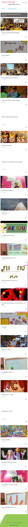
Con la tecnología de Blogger (15, 522)
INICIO (3, 9)
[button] (25, 37)
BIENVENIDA (12, 9)
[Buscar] (23, 2)
